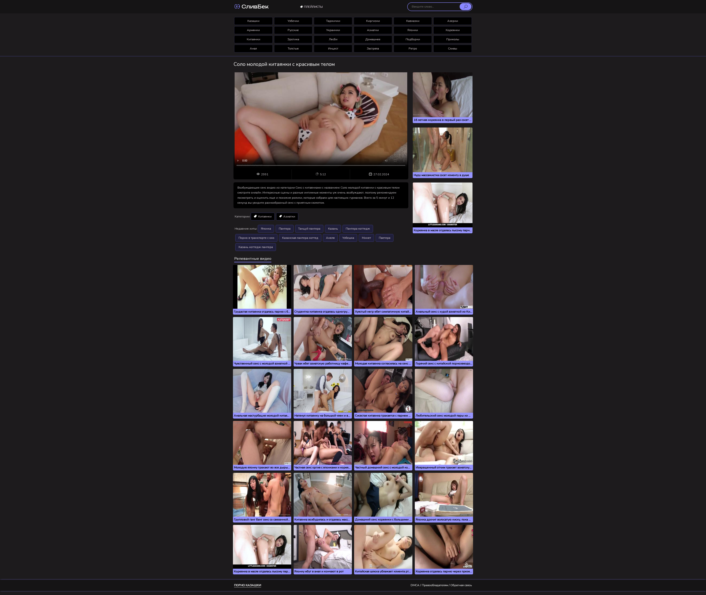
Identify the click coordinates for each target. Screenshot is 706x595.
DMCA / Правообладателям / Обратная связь (441, 585)
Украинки (333, 30)
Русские (293, 30)
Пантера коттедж (358, 229)
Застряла (373, 49)
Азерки (452, 21)
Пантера (284, 229)
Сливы (452, 49)
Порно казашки (247, 585)
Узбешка (348, 238)
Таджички (333, 21)
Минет (366, 238)
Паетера (384, 238)
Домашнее (372, 39)
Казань (333, 229)
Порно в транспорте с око (256, 238)
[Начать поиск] (465, 6)
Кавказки (412, 21)
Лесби (333, 39)
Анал (253, 49)
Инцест (333, 49)
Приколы (452, 39)
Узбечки (293, 21)
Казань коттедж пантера (255, 247)
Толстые (293, 49)
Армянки (253, 30)
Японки (412, 30)
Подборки (413, 39)
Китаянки (253, 39)
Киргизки (373, 21)
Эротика (293, 39)
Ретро (413, 49)
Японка (266, 229)
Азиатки (373, 30)
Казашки (253, 21)
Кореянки (453, 30)
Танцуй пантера (309, 229)
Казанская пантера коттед (300, 238)
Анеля (330, 238)
